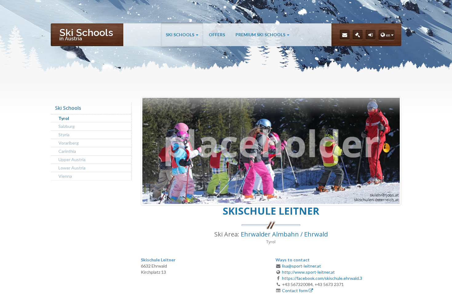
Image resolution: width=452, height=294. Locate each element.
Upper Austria (71, 159)
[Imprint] (358, 35)
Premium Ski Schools (261, 34)
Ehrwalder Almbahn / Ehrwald (284, 234)
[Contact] (345, 35)
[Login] (371, 35)
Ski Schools (180, 34)
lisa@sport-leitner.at (301, 265)
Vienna (65, 176)
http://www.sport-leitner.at (308, 272)
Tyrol (63, 118)
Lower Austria (71, 167)
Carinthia (67, 151)
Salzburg (66, 126)
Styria (63, 134)
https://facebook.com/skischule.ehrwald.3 (322, 278)
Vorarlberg (68, 142)
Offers (217, 34)
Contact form (295, 290)
